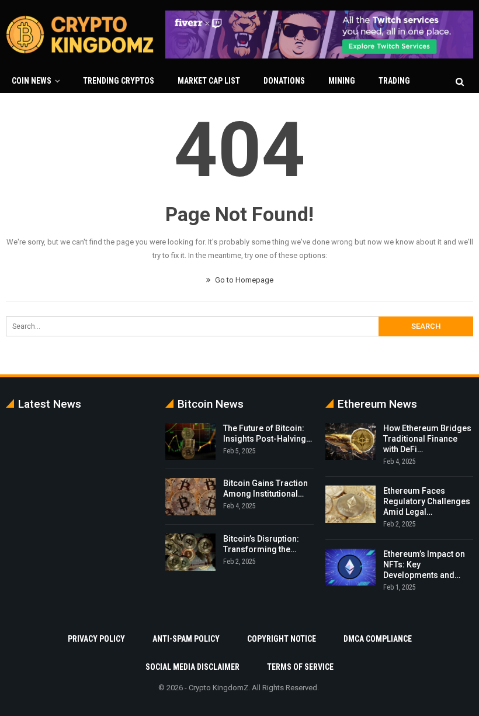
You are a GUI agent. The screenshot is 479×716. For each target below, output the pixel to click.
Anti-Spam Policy (186, 638)
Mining (341, 80)
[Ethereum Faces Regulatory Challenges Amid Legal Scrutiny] (350, 504)
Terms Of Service (300, 667)
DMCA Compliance (377, 638)
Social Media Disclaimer (192, 667)
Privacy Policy (96, 638)
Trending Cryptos (118, 80)
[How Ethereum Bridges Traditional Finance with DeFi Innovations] (350, 441)
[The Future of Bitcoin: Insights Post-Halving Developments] (190, 441)
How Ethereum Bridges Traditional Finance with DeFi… (427, 439)
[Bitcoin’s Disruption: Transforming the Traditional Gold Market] (190, 552)
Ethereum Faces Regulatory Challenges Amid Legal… (426, 501)
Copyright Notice (281, 638)
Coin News (31, 80)
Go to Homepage (243, 280)
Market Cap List (209, 80)
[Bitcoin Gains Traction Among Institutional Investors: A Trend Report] (190, 496)
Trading (394, 80)
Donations (284, 80)
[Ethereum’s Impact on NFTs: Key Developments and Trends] (350, 567)
